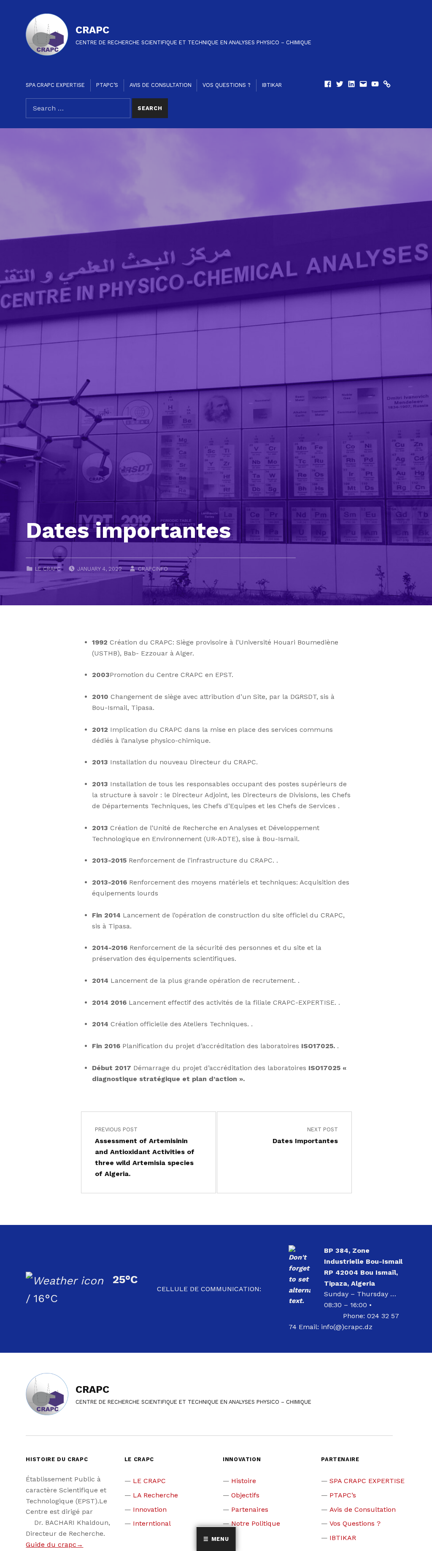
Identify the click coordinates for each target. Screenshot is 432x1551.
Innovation (150, 1509)
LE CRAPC (48, 569)
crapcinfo (153, 569)
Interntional (152, 1523)
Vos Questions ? (226, 85)
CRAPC (92, 30)
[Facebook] (328, 85)
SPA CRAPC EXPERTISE (55, 85)
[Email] (363, 85)
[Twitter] (340, 85)
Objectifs (245, 1495)
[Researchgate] (387, 85)
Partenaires (249, 1509)
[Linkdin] (351, 85)
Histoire (243, 1481)
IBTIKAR (272, 85)
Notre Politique (255, 1523)
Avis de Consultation (161, 85)
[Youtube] (375, 85)
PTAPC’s (107, 85)
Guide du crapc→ (54, 1544)
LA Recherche (155, 1495)
